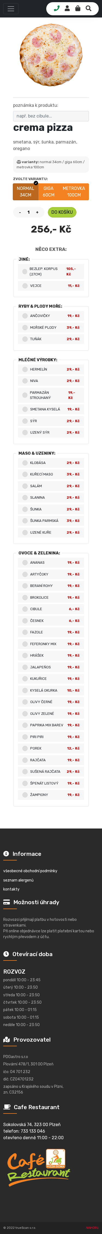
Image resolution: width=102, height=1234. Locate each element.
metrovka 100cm (74, 192)
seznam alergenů (18, 880)
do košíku (62, 212)
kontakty (11, 889)
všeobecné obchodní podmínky (30, 871)
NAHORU (92, 1228)
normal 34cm (25, 192)
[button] (10, 8)
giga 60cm (48, 192)
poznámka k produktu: (35, 105)
